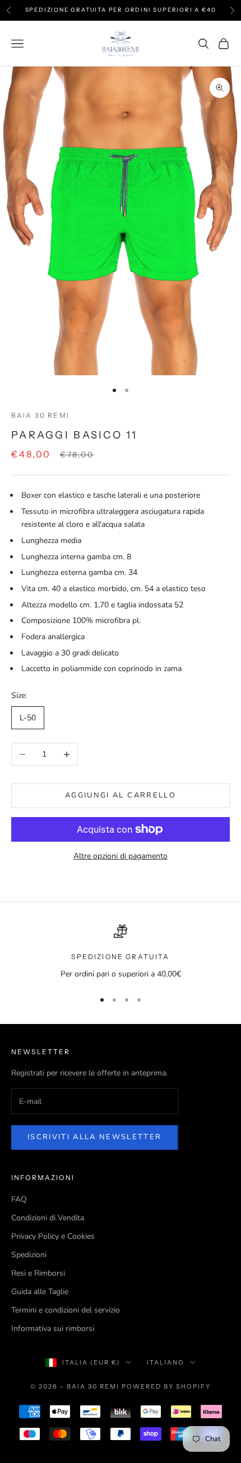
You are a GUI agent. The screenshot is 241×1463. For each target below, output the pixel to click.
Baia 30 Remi (40, 415)
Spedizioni (29, 1254)
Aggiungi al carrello (120, 795)
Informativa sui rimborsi (52, 1328)
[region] (120, 952)
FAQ (19, 1199)
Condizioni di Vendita (47, 1217)
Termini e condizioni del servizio (65, 1310)
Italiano (165, 1362)
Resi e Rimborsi (38, 1273)
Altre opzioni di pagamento (120, 856)
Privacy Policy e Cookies (53, 1236)
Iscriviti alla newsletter (94, 1137)
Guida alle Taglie (39, 1291)
